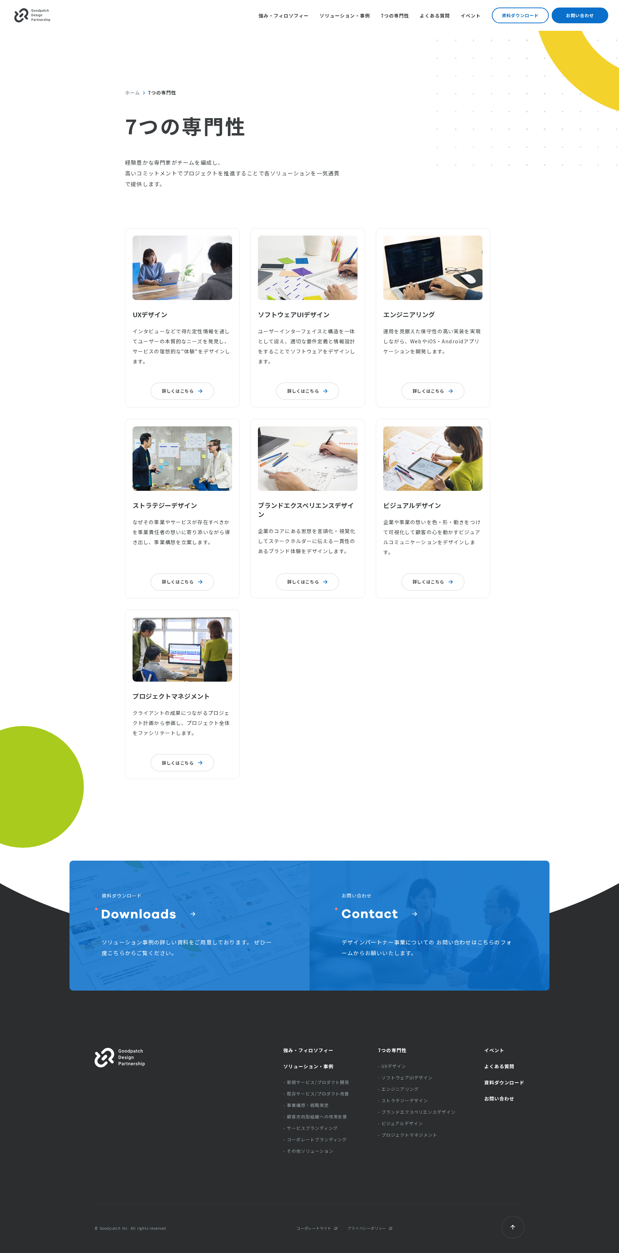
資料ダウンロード (520, 15)
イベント (494, 1050)
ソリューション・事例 (345, 15)
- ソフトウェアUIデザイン (405, 1077)
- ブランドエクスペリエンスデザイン (416, 1112)
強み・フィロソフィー (284, 15)
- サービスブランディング (310, 1128)
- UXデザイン (392, 1066)
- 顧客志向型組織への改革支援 (315, 1116)
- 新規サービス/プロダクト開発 (316, 1082)
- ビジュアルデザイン (400, 1123)
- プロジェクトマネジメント (407, 1135)
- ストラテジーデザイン (403, 1100)
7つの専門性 (395, 15)
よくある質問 (435, 15)
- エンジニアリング (398, 1089)
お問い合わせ (580, 15)
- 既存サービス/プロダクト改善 (316, 1094)
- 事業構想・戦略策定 (306, 1105)
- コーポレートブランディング (315, 1139)
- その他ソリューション (308, 1151)
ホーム (132, 93)
